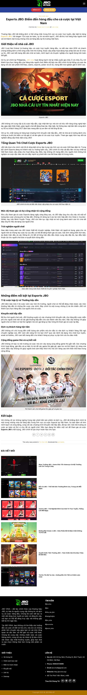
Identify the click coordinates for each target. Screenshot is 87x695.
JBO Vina (55, 27)
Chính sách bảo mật (10, 661)
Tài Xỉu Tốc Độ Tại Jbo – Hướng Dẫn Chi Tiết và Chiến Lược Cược (59, 576)
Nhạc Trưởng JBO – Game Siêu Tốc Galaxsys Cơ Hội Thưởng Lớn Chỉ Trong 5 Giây (60, 465)
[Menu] (84, 3)
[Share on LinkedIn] (53, 434)
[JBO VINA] (43, 3)
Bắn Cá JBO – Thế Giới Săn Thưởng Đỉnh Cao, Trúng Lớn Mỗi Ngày (60, 487)
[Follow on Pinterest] (66, 681)
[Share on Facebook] (37, 434)
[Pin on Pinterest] (49, 434)
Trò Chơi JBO (43, 16)
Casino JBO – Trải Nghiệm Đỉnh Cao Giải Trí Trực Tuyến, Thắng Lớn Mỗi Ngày (61, 509)
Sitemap (6, 676)
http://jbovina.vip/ (60, 672)
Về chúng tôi (8, 657)
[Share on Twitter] (41, 434)
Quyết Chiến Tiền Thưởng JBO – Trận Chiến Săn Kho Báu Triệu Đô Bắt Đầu (61, 553)
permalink (61, 442)
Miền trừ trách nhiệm (11, 665)
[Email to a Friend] (45, 434)
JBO (3, 609)
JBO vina (30, 60)
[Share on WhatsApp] (34, 434)
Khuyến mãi (7, 668)
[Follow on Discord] (74, 681)
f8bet (63, 675)
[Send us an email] (62, 681)
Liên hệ (6, 672)
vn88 (67, 675)
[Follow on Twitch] (70, 681)
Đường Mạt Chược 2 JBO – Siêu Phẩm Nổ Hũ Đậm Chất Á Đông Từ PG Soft (60, 531)
